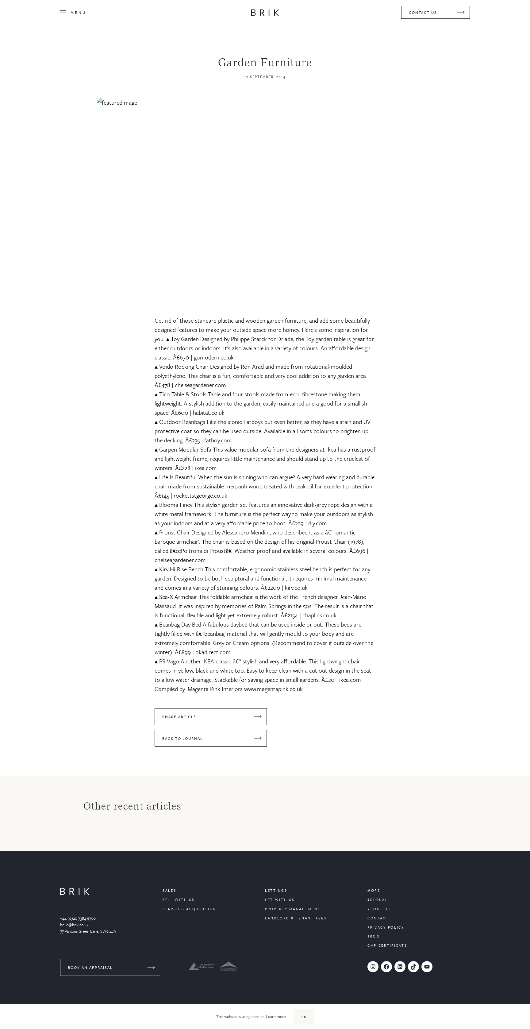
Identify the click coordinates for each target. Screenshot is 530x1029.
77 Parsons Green (75, 931)
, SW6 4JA (107, 931)
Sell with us (178, 899)
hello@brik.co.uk (74, 925)
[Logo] (265, 12)
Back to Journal (182, 738)
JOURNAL (377, 899)
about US (378, 908)
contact (378, 918)
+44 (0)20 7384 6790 (78, 918)
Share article (179, 716)
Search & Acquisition (190, 908)
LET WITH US (280, 899)
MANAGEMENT (305, 908)
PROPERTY (277, 908)
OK (304, 1016)
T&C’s (373, 936)
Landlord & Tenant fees (295, 918)
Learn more (276, 1016)
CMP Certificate (387, 945)
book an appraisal (90, 967)
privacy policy (385, 927)
